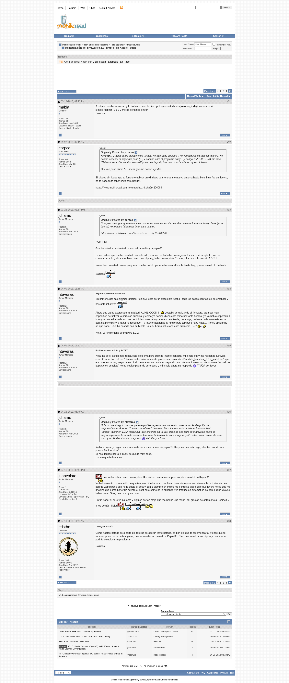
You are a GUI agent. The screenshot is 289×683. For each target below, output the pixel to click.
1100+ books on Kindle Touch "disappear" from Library (84, 636)
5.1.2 (61, 595)
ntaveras (66, 294)
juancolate (67, 476)
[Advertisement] (144, 77)
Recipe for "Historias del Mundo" (74, 641)
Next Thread (153, 606)
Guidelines (102, 36)
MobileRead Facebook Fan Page (111, 61)
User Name (188, 44)
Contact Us (193, 673)
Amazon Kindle (133, 45)
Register (69, 36)
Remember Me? (223, 45)
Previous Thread (138, 606)
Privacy (224, 673)
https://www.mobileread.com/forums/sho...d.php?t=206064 (129, 187)
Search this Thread (217, 96)
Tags (61, 590)
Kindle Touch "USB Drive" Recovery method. (80, 631)
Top (232, 673)
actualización (70, 595)
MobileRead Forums (72, 45)
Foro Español (117, 45)
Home (60, 7)
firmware (82, 595)
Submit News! (107, 7)
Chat (92, 7)
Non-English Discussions (96, 45)
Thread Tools (194, 96)
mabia (64, 107)
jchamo (65, 215)
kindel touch (93, 595)
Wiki (82, 7)
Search (217, 36)
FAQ (203, 673)
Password (187, 48)
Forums (72, 7)
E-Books (137, 36)
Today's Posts (179, 36)
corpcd (64, 148)
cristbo (64, 527)
